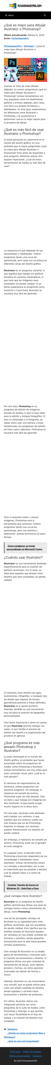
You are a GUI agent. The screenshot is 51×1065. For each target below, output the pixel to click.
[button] (44, 15)
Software (29, 46)
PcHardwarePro (20, 38)
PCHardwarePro (12, 46)
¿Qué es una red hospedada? (23, 1041)
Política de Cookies (32, 1051)
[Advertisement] (25, 196)
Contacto (37, 1056)
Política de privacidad (19, 1056)
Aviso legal (15, 1051)
